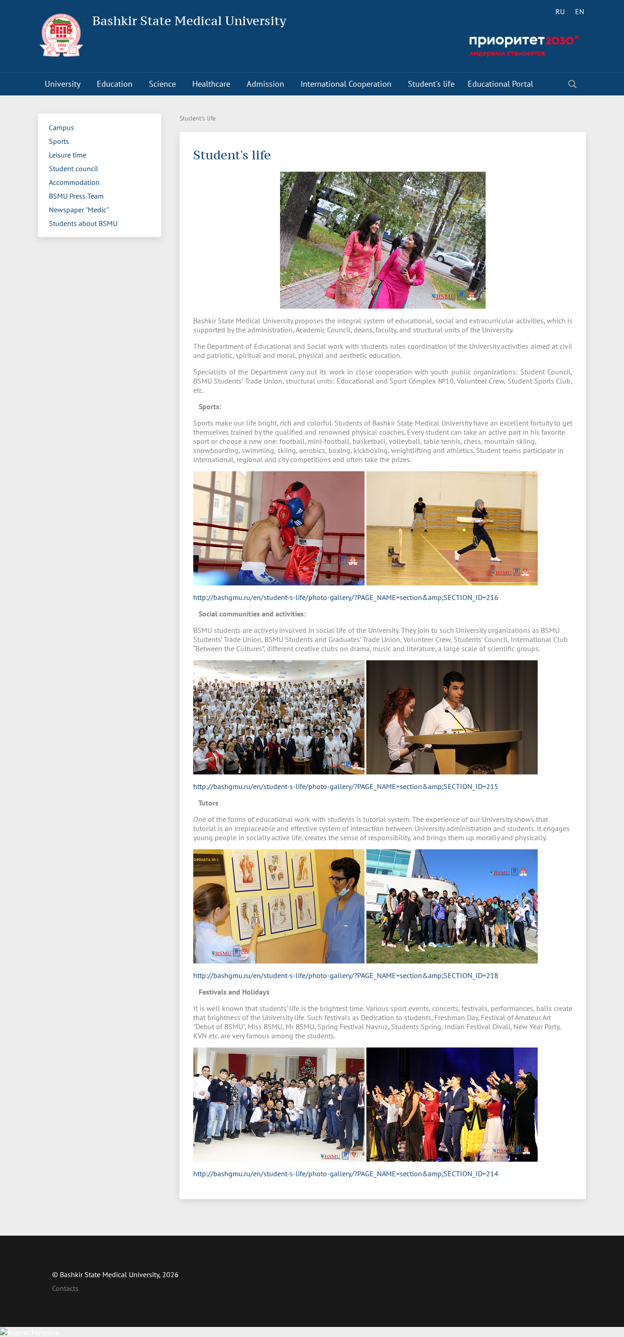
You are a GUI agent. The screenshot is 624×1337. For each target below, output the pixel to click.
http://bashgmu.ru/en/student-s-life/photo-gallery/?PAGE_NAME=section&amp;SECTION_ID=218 (345, 975)
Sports (59, 141)
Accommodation (74, 182)
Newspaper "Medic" (79, 209)
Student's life (431, 84)
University (62, 84)
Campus (61, 127)
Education (114, 84)
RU (560, 11)
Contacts (65, 1288)
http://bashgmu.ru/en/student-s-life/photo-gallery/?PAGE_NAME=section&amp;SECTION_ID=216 (345, 597)
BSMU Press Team (76, 195)
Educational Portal (500, 84)
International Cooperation (346, 84)
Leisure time (67, 154)
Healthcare (211, 84)
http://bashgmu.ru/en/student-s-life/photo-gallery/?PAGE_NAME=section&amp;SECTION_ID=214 (345, 1173)
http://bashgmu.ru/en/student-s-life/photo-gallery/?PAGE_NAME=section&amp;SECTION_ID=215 (345, 786)
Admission (265, 84)
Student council (73, 168)
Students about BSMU (83, 223)
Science (162, 84)
